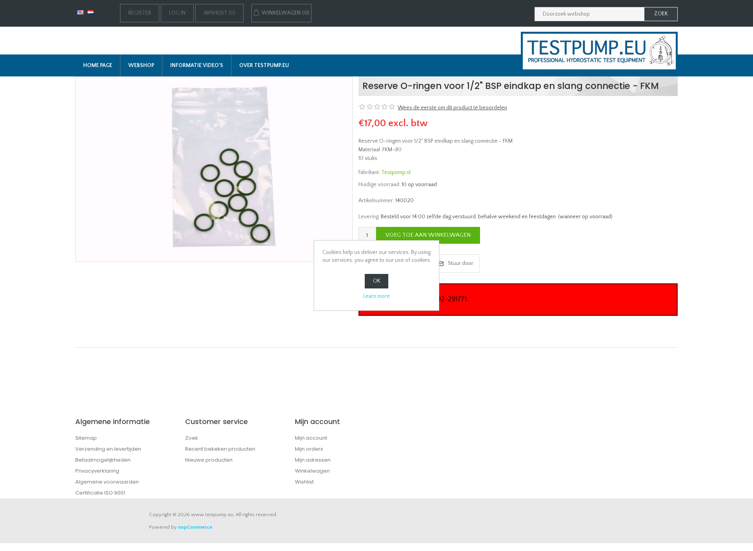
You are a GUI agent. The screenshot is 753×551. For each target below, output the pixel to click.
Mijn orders (309, 449)
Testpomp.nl (396, 172)
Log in (177, 13)
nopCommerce (195, 527)
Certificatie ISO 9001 (100, 493)
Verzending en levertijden (108, 449)
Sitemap (86, 438)
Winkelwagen (312, 471)
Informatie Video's (196, 65)
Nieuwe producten (209, 460)
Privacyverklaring (97, 471)
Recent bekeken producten (220, 449)
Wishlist (304, 482)
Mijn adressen (313, 460)
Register (139, 13)
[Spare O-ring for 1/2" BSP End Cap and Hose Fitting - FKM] (214, 169)
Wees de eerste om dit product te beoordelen (452, 108)
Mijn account (311, 438)
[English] (80, 12)
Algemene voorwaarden (107, 482)
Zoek (191, 438)
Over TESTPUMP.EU (264, 65)
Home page (97, 65)
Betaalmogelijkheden (103, 460)
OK (376, 281)
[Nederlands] (90, 12)
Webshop (141, 65)
